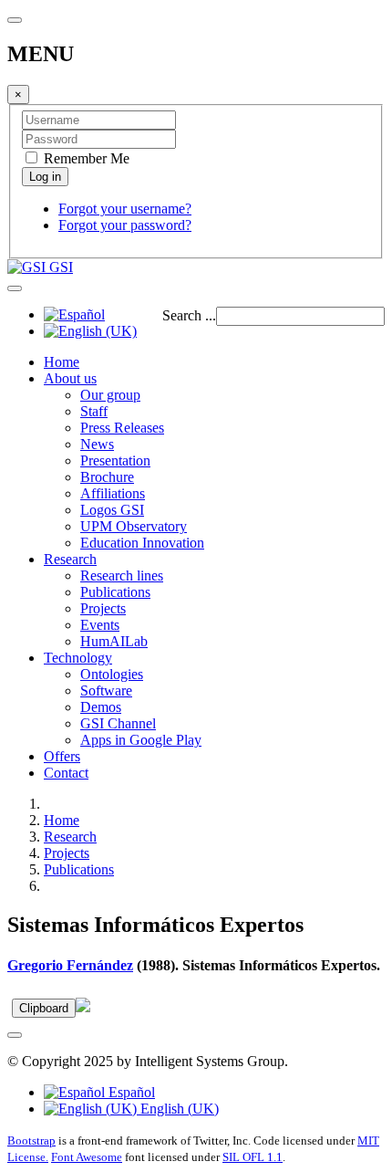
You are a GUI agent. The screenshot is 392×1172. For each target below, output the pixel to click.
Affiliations (112, 493)
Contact (66, 772)
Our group (110, 395)
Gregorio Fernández (70, 965)
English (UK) (178, 1108)
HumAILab (114, 641)
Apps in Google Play (140, 740)
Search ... (189, 315)
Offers (62, 756)
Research (70, 559)
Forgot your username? (124, 208)
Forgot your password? (124, 225)
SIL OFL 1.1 (252, 1157)
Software (106, 690)
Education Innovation (142, 542)
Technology (78, 657)
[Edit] (83, 1007)
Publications (115, 592)
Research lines (121, 575)
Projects (103, 608)
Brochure (107, 477)
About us (70, 378)
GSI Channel (118, 723)
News (97, 444)
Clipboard (43, 1008)
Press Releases (122, 427)
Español (130, 1092)
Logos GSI (112, 510)
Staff (94, 411)
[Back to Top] (14, 1035)
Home (61, 362)
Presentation (115, 460)
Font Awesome (86, 1157)
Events (99, 625)
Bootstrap (31, 1140)
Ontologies (111, 674)
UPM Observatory (133, 526)
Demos (100, 707)
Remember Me (84, 158)
